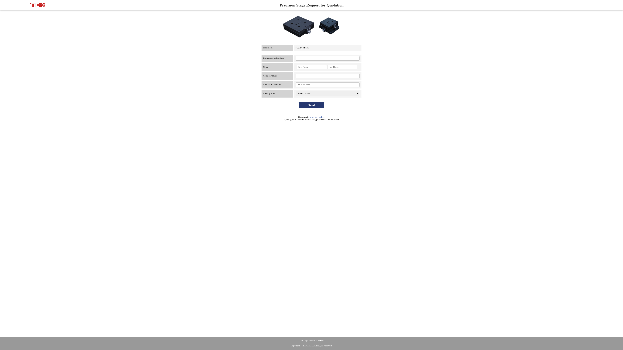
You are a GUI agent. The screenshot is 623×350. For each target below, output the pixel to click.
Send (311, 105)
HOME (303, 340)
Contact (320, 340)
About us (311, 340)
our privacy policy (316, 117)
